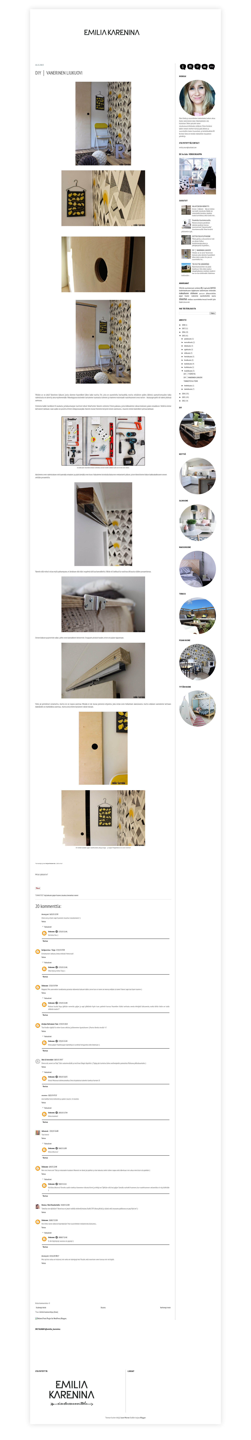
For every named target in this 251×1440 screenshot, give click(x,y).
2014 (184, 393)
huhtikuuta (188, 367)
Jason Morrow (125, 1417)
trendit (209, 299)
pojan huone (56, 895)
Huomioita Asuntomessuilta (201, 220)
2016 (184, 332)
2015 (184, 335)
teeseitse (70, 895)
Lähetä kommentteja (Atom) (48, 1312)
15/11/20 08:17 (54, 1256)
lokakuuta (187, 346)
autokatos (197, 288)
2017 (183, 328)
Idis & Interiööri (47, 1059)
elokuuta (187, 353)
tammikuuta (188, 389)
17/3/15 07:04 (53, 985)
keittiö (213, 287)
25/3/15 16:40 (54, 1131)
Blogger (143, 1417)
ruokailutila (194, 296)
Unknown (51, 931)
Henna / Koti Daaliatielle (51, 1205)
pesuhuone (202, 293)
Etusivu (103, 1307)
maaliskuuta (188, 371)
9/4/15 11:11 (63, 1184)
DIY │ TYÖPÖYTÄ (189, 374)
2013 (184, 397)
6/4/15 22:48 (53, 1167)
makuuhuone (184, 293)
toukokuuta (188, 364)
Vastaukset (48, 927)
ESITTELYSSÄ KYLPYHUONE (201, 236)
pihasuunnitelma (211, 293)
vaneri (76, 895)
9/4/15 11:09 (63, 1148)
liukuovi (49, 895)
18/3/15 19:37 (58, 1059)
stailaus (190, 299)
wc (189, 302)
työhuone (185, 302)
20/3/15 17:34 (63, 1112)
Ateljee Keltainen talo (50, 863)
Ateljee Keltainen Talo (50, 1024)
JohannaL (45, 1131)
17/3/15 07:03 (60, 950)
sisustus (64, 895)
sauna (214, 296)
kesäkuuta (188, 360)
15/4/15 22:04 (65, 1205)
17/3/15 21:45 (63, 1041)
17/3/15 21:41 (63, 931)
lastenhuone (204, 290)
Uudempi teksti (41, 1307)
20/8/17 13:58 (53, 1220)
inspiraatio (206, 288)
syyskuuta (187, 349)
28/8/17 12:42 (63, 1237)
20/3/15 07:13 (52, 1095)
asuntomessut (189, 288)
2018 (184, 325)
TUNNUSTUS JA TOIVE (191, 381)
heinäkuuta (188, 356)
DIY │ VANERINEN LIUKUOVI (201, 250)
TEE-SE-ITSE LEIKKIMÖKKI (200, 264)
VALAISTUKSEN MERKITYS (200, 206)
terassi (204, 299)
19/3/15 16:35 (63, 1077)
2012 (184, 401)
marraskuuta (188, 342)
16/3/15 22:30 (53, 914)
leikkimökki (212, 290)
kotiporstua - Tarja (48, 950)
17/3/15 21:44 (63, 1003)
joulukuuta (188, 339)
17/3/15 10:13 (63, 1024)
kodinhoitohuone (185, 290)
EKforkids (181, 288)
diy (45, 895)
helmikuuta (188, 385)
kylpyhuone (195, 290)
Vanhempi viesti (165, 1307)
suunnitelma (197, 299)
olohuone (194, 293)
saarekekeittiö (205, 296)
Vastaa (44, 921)
